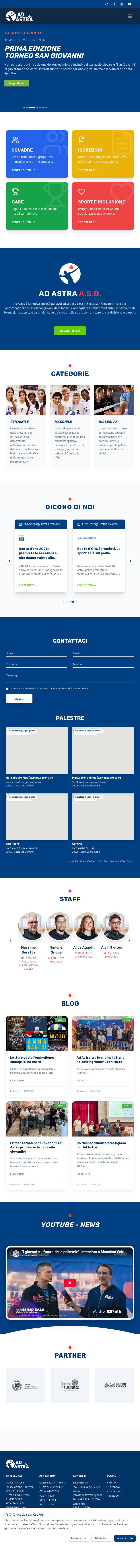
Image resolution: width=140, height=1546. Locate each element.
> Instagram (113, 1491)
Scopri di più (16, 83)
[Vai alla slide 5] (40, 107)
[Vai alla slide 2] (27, 107)
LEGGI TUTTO (28, 585)
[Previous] (9, 561)
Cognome (12, 664)
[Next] (130, 561)
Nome (9, 653)
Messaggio (12, 675)
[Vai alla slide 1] (24, 107)
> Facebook (113, 1487)
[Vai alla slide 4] (37, 107)
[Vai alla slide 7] (46, 107)
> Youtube (112, 1495)
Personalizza (78, 1538)
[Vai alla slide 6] (43, 107)
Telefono (78, 664)
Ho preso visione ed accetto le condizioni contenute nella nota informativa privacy (49, 688)
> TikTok (111, 1482)
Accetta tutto (125, 1538)
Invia (19, 699)
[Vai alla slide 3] (32, 107)
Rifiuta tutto (102, 1538)
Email (76, 653)
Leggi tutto (70, 331)
